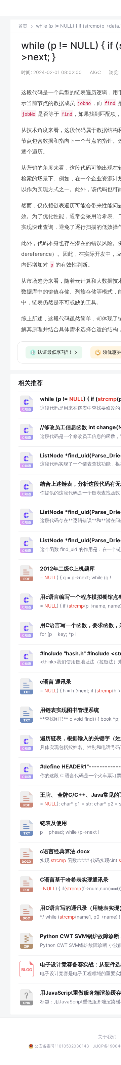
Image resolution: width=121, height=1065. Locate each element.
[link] (22, 26)
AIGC (95, 72)
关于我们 (107, 1036)
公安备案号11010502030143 (62, 1046)
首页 (22, 26)
